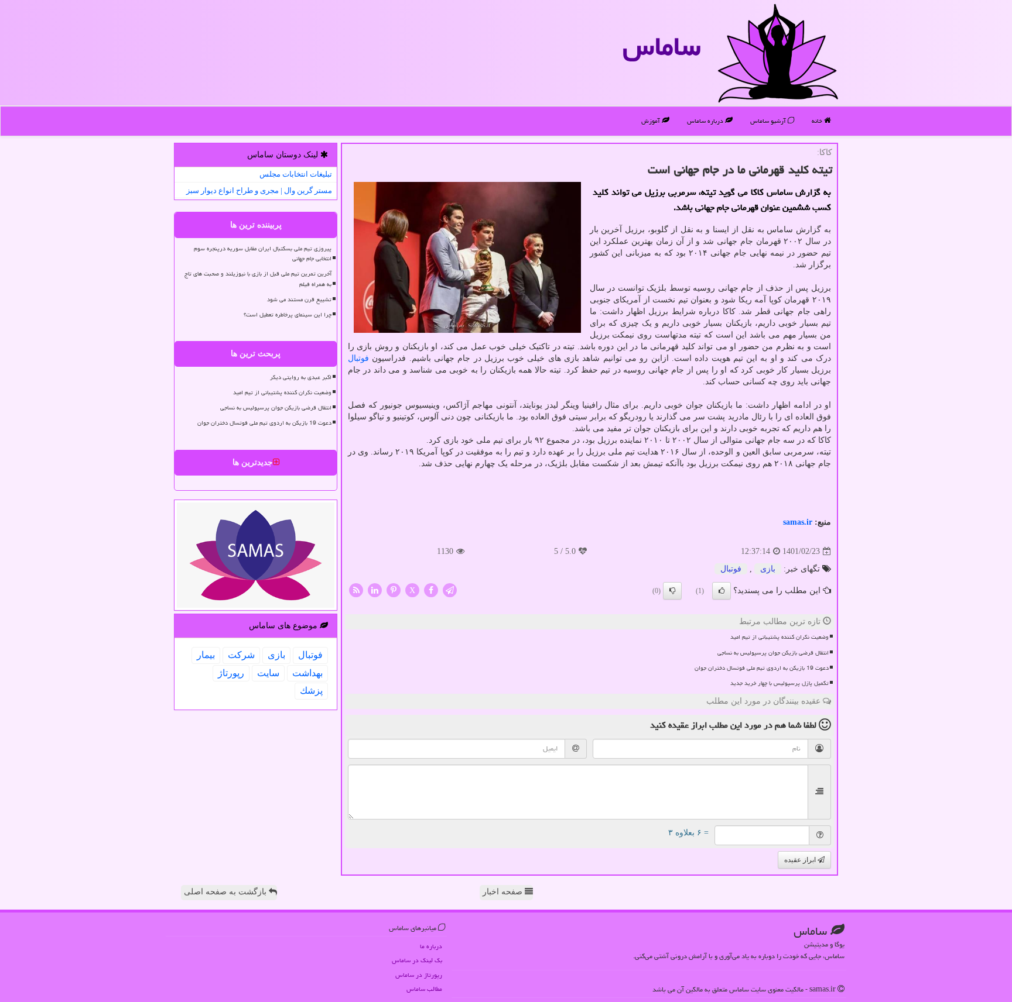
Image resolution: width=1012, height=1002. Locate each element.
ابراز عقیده (801, 860)
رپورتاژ (231, 673)
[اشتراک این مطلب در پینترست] (393, 590)
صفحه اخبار (504, 891)
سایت (268, 673)
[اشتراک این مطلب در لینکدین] (375, 590)
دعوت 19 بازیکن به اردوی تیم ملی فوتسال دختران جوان (762, 668)
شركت (241, 655)
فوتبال (358, 358)
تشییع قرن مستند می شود (299, 299)
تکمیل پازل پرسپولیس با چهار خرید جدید (779, 683)
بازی (767, 568)
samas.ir (797, 522)
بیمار (206, 655)
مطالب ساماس (424, 989)
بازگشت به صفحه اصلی (226, 891)
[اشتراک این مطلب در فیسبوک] (431, 590)
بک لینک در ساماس (417, 960)
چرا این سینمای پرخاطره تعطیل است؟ (287, 315)
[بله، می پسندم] (721, 591)
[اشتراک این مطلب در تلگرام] (450, 590)
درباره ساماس (706, 121)
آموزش (651, 121)
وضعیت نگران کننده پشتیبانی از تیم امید (779, 637)
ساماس (661, 46)
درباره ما (431, 946)
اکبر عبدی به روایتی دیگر (300, 377)
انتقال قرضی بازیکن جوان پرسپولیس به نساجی (773, 653)
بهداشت (307, 673)
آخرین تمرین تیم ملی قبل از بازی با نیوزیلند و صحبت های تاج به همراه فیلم (257, 279)
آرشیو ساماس (769, 121)
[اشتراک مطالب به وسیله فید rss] (356, 590)
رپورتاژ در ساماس (418, 975)
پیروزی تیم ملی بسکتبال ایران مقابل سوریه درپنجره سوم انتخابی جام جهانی (262, 253)
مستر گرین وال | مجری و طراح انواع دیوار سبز (259, 190)
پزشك (311, 690)
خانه (818, 121)
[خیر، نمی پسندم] (672, 591)
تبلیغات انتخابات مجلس (295, 174)
